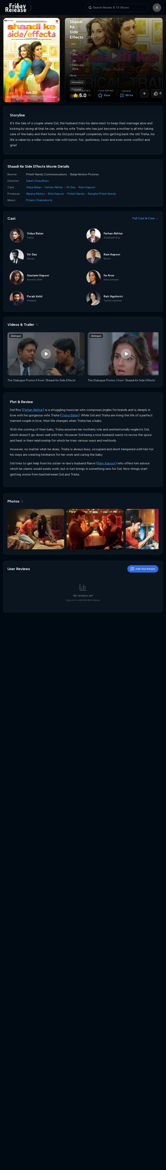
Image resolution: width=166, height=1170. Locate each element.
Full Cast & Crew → (146, 218)
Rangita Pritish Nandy (102, 193)
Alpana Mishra (35, 193)
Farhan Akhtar (54, 187)
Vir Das (71, 187)
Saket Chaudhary (37, 181)
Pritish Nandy (76, 193)
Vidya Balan (34, 187)
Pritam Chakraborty (39, 200)
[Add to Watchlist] (144, 93)
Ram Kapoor (87, 187)
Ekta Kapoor (56, 193)
